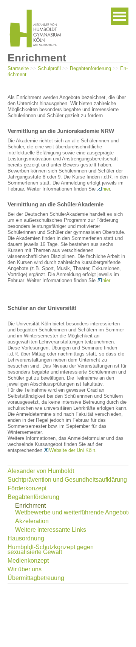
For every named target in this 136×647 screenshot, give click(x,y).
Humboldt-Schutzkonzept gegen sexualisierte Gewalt (51, 549)
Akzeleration (32, 521)
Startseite (18, 68)
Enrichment (30, 505)
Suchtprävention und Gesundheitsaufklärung (67, 479)
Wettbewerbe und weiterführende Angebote (73, 512)
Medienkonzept (28, 560)
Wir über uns (25, 569)
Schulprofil (49, 68)
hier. (106, 280)
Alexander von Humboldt (41, 470)
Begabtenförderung (90, 68)
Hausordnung (26, 538)
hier (106, 189)
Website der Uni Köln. (73, 450)
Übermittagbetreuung (36, 577)
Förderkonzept (27, 488)
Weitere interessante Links (50, 529)
